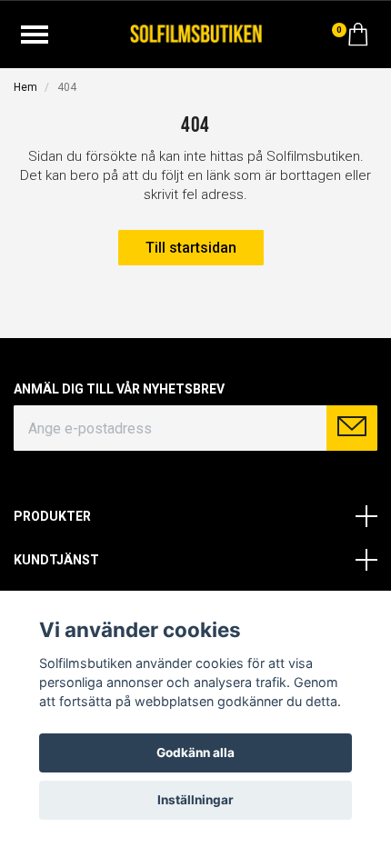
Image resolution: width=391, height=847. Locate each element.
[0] (358, 39)
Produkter (52, 516)
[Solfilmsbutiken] (196, 32)
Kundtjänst (56, 560)
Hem (25, 87)
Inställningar (195, 799)
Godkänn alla (195, 752)
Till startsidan (190, 247)
